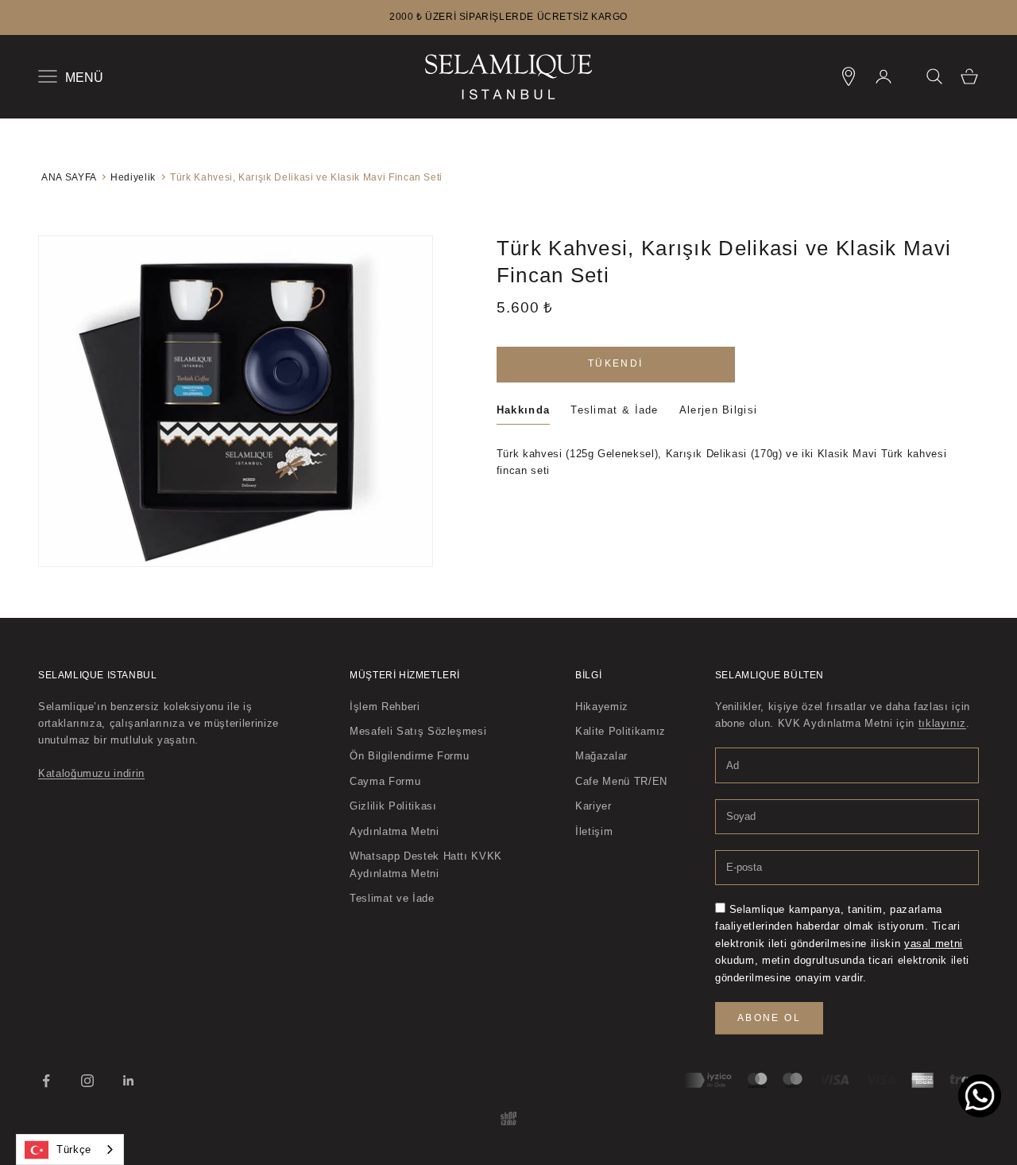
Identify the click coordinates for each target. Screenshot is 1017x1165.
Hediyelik (133, 177)
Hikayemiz (601, 707)
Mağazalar (601, 756)
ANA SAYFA (68, 177)
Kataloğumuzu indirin (91, 773)
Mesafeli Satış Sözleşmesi (418, 731)
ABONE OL (769, 1017)
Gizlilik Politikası (393, 806)
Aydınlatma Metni (394, 831)
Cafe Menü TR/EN (621, 781)
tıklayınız (942, 723)
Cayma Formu (385, 781)
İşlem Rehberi (385, 707)
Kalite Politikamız (620, 731)
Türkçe (73, 1149)
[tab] (523, 412)
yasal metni (933, 943)
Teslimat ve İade (392, 898)
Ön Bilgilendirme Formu (409, 756)
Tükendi (616, 363)
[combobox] (70, 1149)
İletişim (594, 831)
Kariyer (593, 806)
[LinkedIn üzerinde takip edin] (129, 1081)
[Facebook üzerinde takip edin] (46, 1081)
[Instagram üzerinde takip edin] (87, 1081)
